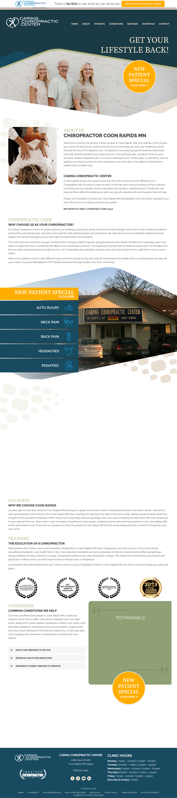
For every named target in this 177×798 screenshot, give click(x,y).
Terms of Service (129, 793)
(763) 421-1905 (80, 770)
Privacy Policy (111, 793)
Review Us (148, 24)
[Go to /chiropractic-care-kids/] (39, 365)
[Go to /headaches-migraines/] (39, 351)
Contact (164, 24)
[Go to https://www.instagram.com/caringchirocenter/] (78, 778)
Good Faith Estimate (150, 793)
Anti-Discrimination (52, 793)
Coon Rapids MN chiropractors (118, 198)
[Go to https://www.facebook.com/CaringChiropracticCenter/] (72, 778)
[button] (47, 650)
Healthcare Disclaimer (75, 793)
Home (74, 24)
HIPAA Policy (95, 793)
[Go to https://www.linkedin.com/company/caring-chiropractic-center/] (89, 778)
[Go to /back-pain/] (39, 336)
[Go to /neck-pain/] (39, 322)
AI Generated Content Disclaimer (89, 795)
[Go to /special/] (39, 294)
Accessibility (33, 793)
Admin (21, 793)
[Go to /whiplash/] (39, 308)
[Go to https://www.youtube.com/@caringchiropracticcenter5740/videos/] (83, 778)
